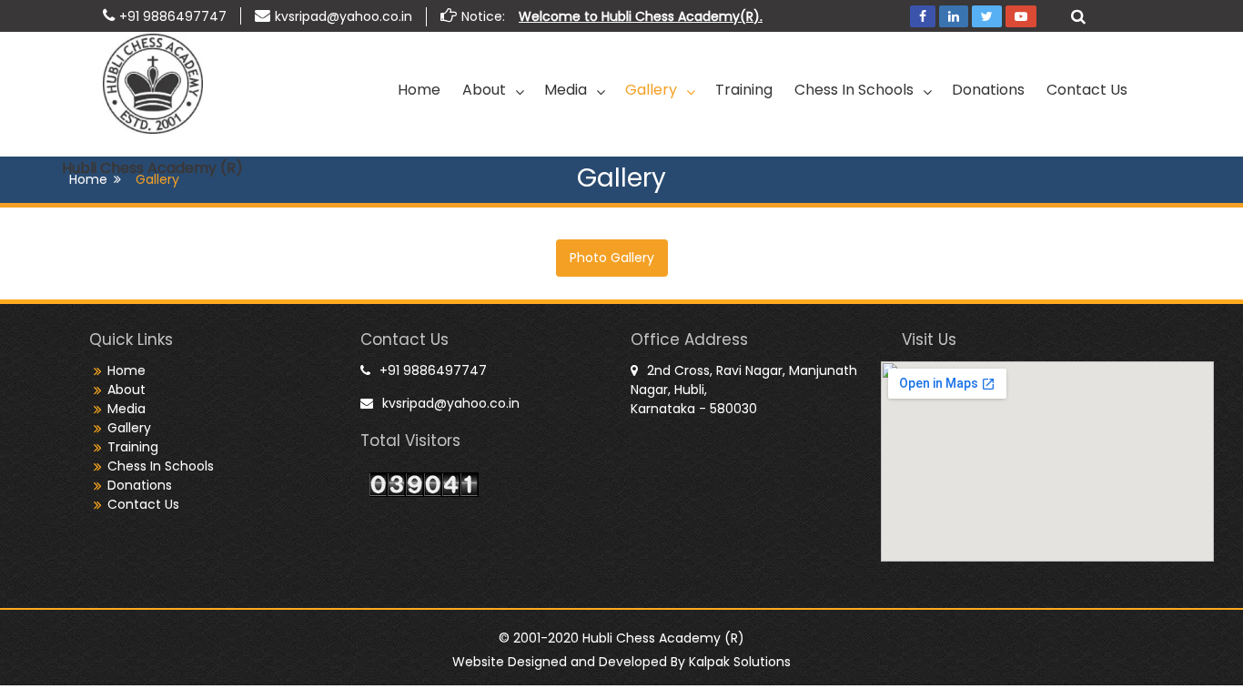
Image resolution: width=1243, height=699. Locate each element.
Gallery (651, 89)
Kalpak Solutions (740, 662)
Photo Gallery (612, 257)
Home (419, 89)
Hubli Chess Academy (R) (152, 167)
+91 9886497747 (173, 16)
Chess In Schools (854, 89)
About (484, 89)
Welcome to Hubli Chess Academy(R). (641, 16)
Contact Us (1086, 89)
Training (744, 89)
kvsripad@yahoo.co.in (343, 16)
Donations (988, 89)
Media (565, 89)
